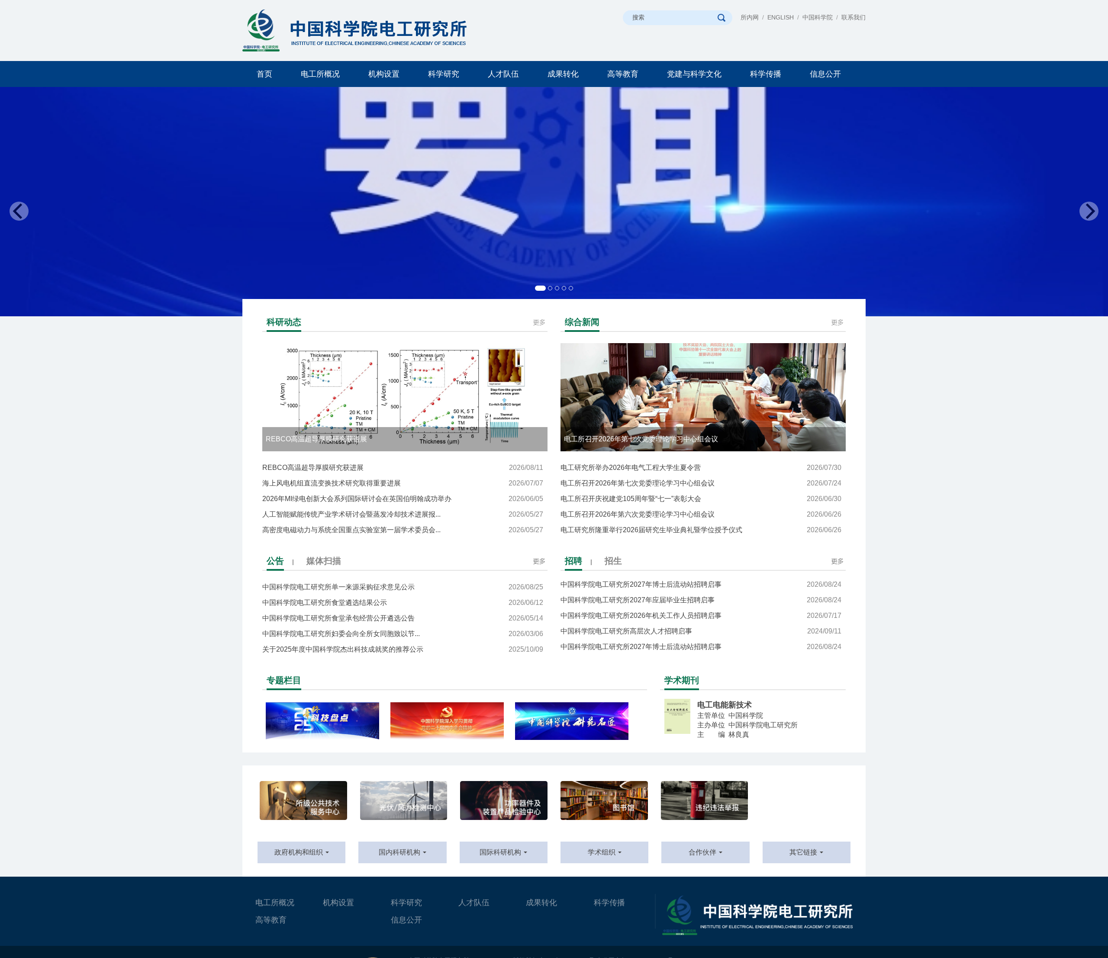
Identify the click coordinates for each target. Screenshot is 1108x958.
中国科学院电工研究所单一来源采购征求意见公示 (402, 587)
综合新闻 (582, 322)
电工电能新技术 (724, 705)
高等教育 (622, 74)
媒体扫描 (323, 561)
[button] (83, 201)
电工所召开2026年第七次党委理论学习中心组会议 (700, 483)
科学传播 (765, 74)
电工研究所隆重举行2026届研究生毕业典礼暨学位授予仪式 (700, 530)
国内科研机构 (400, 852)
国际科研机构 (501, 852)
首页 (264, 74)
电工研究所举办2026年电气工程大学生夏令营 (700, 467)
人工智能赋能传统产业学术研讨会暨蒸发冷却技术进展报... (402, 514)
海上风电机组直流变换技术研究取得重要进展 (402, 483)
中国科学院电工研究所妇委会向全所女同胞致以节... (402, 633)
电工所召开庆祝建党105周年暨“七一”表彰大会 (700, 498)
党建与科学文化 (694, 74)
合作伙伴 (703, 852)
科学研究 (443, 74)
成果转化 (563, 74)
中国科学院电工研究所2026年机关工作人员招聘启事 (700, 602)
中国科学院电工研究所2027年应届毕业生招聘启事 (700, 586)
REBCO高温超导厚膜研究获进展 (402, 467)
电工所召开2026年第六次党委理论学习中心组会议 (700, 514)
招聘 (573, 561)
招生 (613, 561)
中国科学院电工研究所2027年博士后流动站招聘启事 (700, 633)
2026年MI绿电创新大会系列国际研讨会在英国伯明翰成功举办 (402, 498)
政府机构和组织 (299, 852)
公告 (275, 561)
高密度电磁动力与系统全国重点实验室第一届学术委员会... (402, 530)
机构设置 (383, 74)
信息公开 (825, 74)
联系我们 (853, 17)
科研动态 (284, 322)
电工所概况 (320, 74)
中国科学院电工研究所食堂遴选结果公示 (402, 602)
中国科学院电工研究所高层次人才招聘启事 (700, 617)
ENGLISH (780, 17)
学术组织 (602, 852)
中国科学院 (817, 17)
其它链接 (804, 852)
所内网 (750, 17)
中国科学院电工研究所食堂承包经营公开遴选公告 (402, 618)
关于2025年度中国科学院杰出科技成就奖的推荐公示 (402, 649)
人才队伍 (503, 74)
